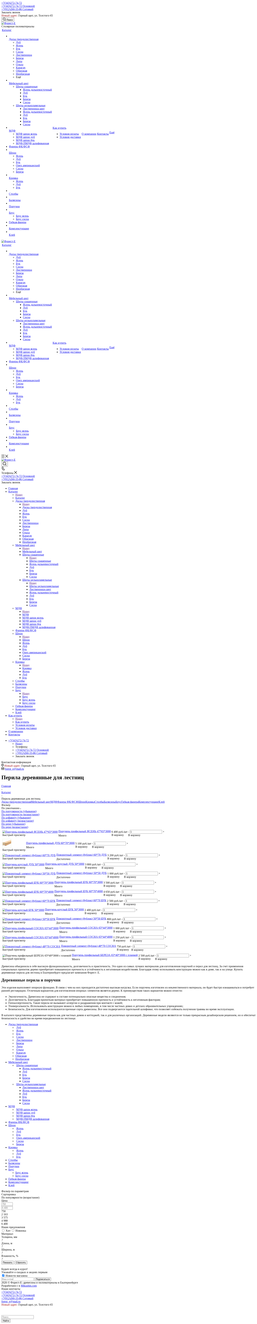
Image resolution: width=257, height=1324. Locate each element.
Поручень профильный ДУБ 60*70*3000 (50, 843)
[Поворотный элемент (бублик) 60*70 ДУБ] (29, 855)
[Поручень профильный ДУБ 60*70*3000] (6, 846)
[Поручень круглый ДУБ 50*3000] (23, 864)
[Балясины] (30, 197)
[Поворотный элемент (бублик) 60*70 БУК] (28, 900)
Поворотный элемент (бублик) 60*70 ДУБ (81, 854)
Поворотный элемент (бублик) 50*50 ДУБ (81, 873)
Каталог (20, 497)
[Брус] (30, 209)
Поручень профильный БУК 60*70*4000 (78, 891)
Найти (6, 1320)
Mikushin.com (29, 1285)
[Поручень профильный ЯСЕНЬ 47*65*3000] (30, 831)
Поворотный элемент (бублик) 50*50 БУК (81, 918)
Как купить (22, 721)
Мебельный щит (32, 551)
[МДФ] (30, 127)
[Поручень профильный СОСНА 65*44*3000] (30, 928)
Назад (18, 494)
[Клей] (30, 231)
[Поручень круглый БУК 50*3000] (23, 909)
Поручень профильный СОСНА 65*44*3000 (86, 927)
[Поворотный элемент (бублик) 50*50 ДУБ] (29, 873)
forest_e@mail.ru (14, 768)
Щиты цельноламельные (44, 586)
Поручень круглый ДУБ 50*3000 (64, 863)
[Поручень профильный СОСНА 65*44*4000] (30, 937)
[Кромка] (30, 175)
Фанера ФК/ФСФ (67, 801)
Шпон (26, 639)
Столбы (99, 801)
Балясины (110, 801)
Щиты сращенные (40, 560)
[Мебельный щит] (30, 80)
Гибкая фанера (129, 801)
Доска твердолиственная (37, 507)
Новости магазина (16, 1275)
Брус (25, 696)
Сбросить (21, 1262)
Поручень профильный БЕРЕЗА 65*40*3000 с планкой (105, 955)
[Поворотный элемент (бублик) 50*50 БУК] (28, 919)
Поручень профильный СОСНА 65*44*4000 (86, 936)
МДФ (25, 614)
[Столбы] (30, 190)
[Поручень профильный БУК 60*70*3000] (28, 882)
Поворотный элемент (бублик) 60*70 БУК (81, 900)
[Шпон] (30, 149)
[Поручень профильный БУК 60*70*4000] (28, 891)
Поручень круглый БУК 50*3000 (64, 909)
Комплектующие (148, 801)
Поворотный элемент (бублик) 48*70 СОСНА (88, 945)
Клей (162, 801)
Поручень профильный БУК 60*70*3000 (78, 882)
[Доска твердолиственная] (30, 36)
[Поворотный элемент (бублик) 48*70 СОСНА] (31, 946)
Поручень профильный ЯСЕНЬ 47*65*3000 (84, 831)
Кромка (26, 668)
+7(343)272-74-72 (11, 2)
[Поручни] (30, 203)
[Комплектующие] (30, 225)
